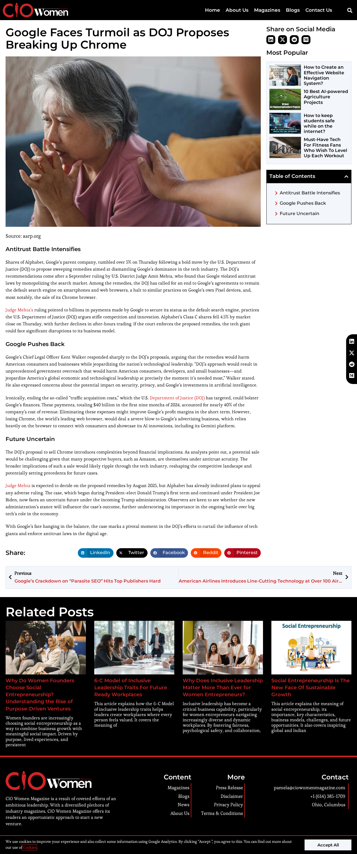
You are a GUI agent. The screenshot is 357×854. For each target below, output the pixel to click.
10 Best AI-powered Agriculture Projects (326, 97)
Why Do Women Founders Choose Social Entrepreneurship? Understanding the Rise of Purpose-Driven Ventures (40, 695)
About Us (237, 10)
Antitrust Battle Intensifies (310, 192)
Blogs (293, 10)
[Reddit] (294, 39)
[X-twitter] (282, 39)
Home (212, 10)
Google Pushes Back (303, 203)
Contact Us (318, 10)
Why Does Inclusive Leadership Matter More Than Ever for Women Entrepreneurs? (223, 688)
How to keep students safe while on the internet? (319, 123)
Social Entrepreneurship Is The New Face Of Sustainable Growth (310, 688)
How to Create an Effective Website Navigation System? (324, 75)
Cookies (29, 847)
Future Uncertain (299, 213)
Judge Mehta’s (19, 310)
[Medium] (305, 39)
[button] (349, 10)
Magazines (267, 10)
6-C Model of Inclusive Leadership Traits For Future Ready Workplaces (130, 688)
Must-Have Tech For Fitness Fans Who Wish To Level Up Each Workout (325, 147)
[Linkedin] (270, 39)
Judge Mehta (18, 485)
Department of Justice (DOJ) (177, 398)
